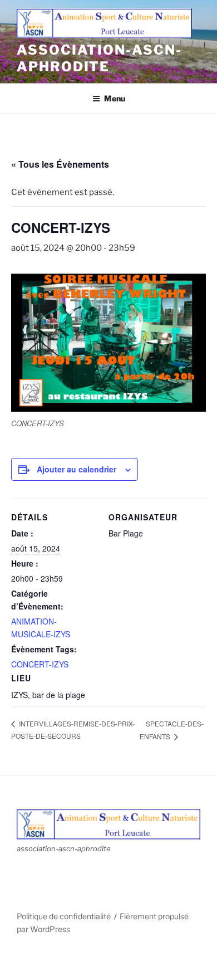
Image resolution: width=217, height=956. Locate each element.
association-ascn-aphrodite (99, 58)
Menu (114, 98)
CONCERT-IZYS (39, 664)
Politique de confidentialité (64, 916)
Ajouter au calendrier (76, 469)
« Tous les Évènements (60, 164)
